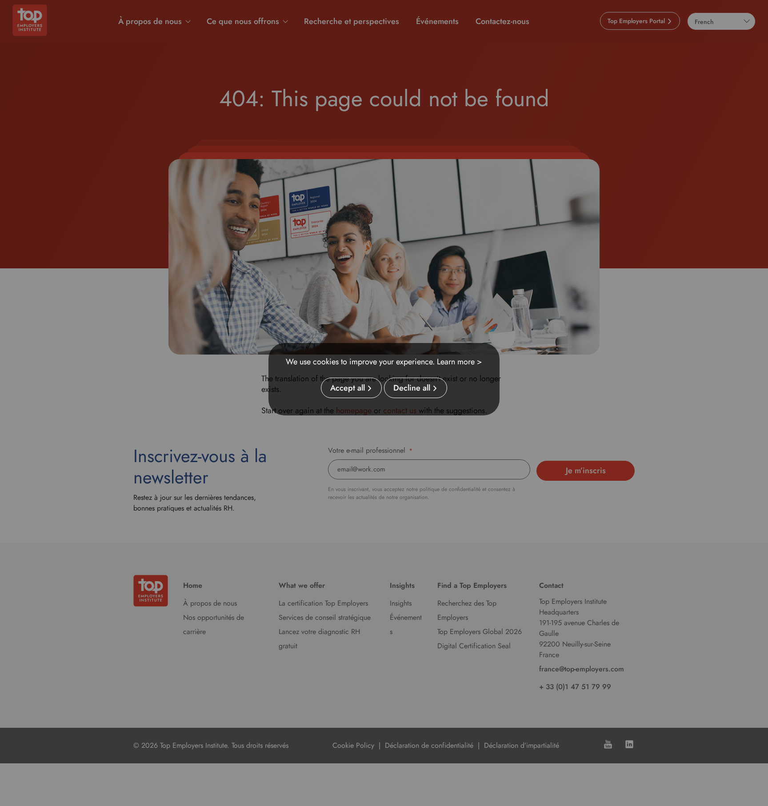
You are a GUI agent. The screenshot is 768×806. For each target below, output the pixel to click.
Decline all (411, 388)
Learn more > (459, 361)
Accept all (347, 388)
